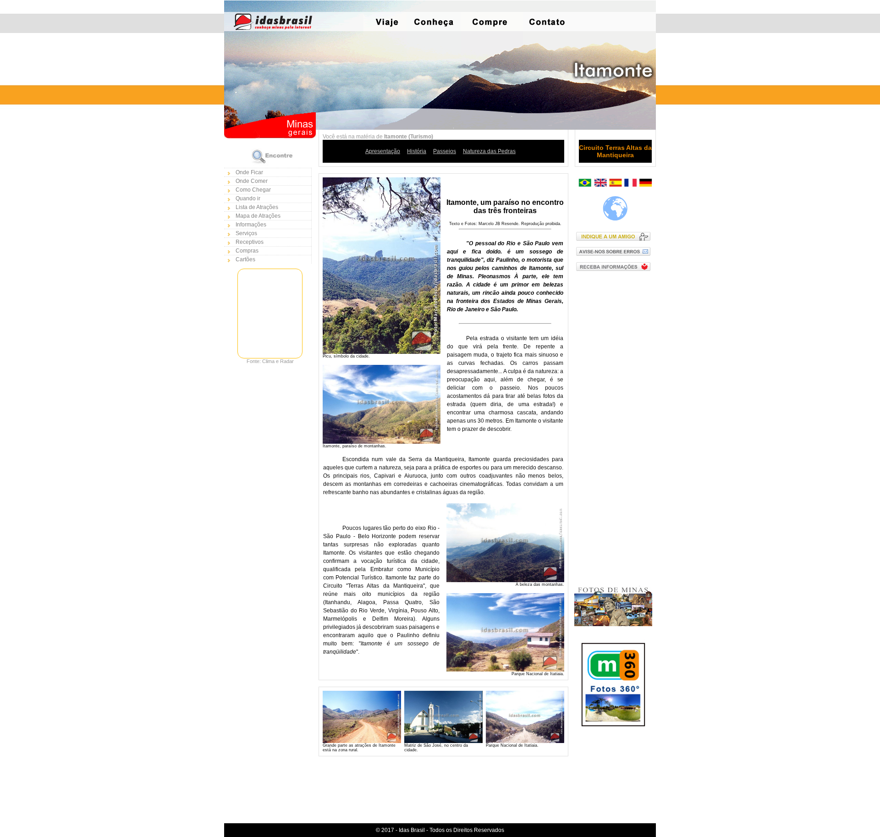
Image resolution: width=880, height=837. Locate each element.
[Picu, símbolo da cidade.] (381, 352)
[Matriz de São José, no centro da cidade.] (443, 741)
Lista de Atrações (257, 207)
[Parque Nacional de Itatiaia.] (505, 669)
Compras (247, 251)
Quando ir (248, 198)
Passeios (444, 151)
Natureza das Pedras (489, 151)
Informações (251, 224)
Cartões (245, 259)
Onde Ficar (249, 172)
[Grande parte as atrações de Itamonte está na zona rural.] (362, 741)
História (416, 151)
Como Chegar (253, 190)
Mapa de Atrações (258, 216)
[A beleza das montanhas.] (505, 580)
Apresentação (382, 151)
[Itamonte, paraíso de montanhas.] (381, 442)
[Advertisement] (615, 424)
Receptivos (250, 242)
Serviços (246, 233)
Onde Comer (252, 181)
